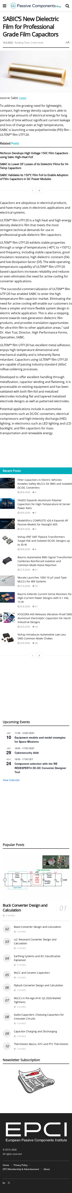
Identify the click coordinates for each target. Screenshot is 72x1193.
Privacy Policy (21, 1165)
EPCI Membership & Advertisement (21, 1169)
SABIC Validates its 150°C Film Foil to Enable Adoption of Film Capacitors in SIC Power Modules (34, 177)
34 (36, 626)
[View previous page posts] (32, 190)
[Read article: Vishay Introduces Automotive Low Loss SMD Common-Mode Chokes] (7, 638)
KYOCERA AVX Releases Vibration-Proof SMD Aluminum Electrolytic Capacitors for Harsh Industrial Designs (45, 618)
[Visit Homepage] (36, 5)
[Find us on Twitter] (9, 1183)
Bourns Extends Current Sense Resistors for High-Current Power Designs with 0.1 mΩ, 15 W (45, 598)
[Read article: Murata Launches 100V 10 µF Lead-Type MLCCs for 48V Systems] (7, 581)
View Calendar (11, 780)
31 (36, 606)
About (47, 1169)
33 (36, 586)
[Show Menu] (4, 5)
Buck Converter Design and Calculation (25, 908)
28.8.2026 (24, 492)
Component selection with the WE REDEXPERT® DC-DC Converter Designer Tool (40, 768)
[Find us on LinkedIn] (4, 1183)
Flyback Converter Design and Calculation (38, 985)
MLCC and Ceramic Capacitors (32, 972)
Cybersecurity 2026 (27, 753)
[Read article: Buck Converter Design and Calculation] (36, 876)
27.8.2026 (24, 569)
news (22, 98)
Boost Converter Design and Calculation (37, 927)
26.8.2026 (24, 606)
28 (36, 643)
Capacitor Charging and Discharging (35, 1031)
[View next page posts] (39, 190)
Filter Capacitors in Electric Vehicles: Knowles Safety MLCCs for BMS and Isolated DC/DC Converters (45, 483)
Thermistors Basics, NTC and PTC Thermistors (41, 1044)
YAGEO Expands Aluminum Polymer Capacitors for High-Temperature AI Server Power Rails (44, 504)
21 (36, 569)
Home (6, 1165)
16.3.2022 (8, 42)
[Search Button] (67, 5)
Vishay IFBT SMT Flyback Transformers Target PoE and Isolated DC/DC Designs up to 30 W (44, 540)
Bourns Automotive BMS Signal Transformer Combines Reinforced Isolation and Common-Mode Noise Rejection (45, 561)
